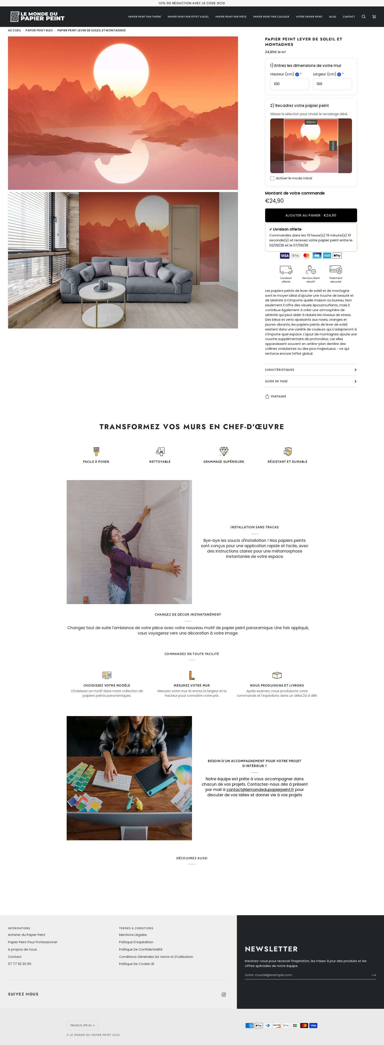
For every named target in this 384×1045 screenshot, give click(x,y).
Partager (278, 396)
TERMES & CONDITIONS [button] (136, 928)
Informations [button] (19, 928)
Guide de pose (276, 381)
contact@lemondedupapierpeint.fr (260, 789)
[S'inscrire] (370, 975)
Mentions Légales (133, 935)
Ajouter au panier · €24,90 (311, 215)
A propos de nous (22, 949)
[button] (144, 16)
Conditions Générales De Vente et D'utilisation (156, 957)
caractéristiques (279, 369)
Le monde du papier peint (90, 1035)
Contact (15, 957)
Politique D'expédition (136, 942)
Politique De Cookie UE (136, 964)
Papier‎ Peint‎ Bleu (39, 30)
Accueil (14, 30)
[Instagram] (224, 995)
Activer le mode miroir (294, 178)
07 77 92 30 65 (19, 964)
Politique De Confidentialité (140, 949)
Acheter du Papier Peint (26, 935)
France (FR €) (81, 1025)
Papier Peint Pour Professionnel (32, 942)
